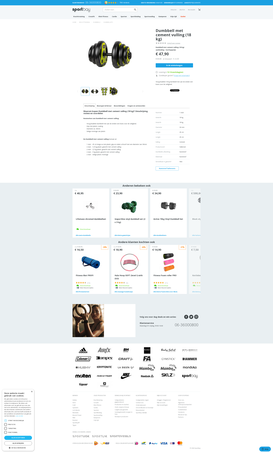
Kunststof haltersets (167, 168)
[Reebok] (147, 376)
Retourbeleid (140, 410)
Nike (74, 418)
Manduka (75, 413)
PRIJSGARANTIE (192, 3)
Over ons (181, 400)
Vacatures (181, 412)
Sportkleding (136, 16)
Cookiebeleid (182, 410)
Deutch (182, 10)
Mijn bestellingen (162, 405)
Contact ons (139, 403)
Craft (74, 405)
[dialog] (18, 420)
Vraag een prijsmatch (182, 75)
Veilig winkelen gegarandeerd (119, 401)
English (173, 10)
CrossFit (92, 16)
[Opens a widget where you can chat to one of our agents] (265, 449)
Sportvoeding (149, 16)
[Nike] (126, 376)
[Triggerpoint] (105, 384)
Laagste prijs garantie (121, 410)
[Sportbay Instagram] (196, 317)
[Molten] (83, 376)
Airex (74, 403)
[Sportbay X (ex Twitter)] (191, 317)
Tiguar (74, 425)
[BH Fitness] (125, 350)
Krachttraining (79, 16)
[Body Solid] (168, 350)
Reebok (75, 420)
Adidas (75, 400)
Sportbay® (76, 423)
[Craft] (126, 359)
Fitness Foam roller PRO (164, 275)
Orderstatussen (141, 405)
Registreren (167, 400)
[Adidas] (83, 350)
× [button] (32, 391)
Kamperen (162, 16)
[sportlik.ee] (99, 436)
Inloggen (191, 10)
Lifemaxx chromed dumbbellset (91, 219)
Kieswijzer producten (121, 416)
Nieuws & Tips (182, 415)
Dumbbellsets (108, 22)
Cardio (114, 16)
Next (194, 213)
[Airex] (105, 350)
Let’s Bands (76, 410)
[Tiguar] (83, 384)
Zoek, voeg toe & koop (122, 407)
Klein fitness (103, 16)
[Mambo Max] (147, 367)
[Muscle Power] (105, 376)
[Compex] (104, 358)
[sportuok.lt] (81, 436)
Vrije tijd (173, 16)
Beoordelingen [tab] (119, 106)
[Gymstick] (168, 359)
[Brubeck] (190, 350)
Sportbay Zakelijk (141, 413)
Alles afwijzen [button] (18, 443)
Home (74, 22)
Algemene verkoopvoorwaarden (185, 404)
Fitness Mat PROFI (84, 275)
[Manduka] (190, 367)
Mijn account (161, 403)
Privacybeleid (182, 407)
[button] (18, 448)
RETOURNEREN (173, 3)
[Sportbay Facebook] (186, 317)
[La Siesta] (126, 367)
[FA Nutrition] (147, 359)
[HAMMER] (190, 359)
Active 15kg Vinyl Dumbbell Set (168, 219)
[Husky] (83, 367)
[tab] (104, 106)
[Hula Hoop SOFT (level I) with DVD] (129, 262)
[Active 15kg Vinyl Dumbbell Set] (168, 206)
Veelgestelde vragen (142, 400)
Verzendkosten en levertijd (144, 408)
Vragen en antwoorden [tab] (136, 106)
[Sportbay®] (190, 376)
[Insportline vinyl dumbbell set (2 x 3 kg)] (129, 206)
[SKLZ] (168, 375)
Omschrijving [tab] (89, 106)
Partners (181, 417)
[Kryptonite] (104, 367)
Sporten (124, 16)
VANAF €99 (151, 3)
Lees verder (19, 416)
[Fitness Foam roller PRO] (168, 262)
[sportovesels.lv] (120, 436)
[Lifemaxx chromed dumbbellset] (90, 206)
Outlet (183, 16)
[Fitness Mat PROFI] (90, 262)
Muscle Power (77, 415)
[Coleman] (83, 359)
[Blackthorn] (147, 350)
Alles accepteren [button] (18, 438)
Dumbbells (96, 22)
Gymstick (75, 408)
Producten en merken (122, 404)
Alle (83, 235)
